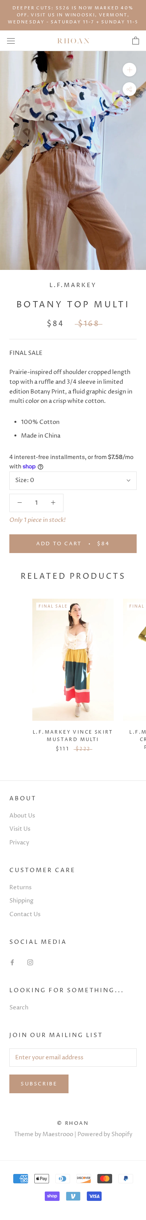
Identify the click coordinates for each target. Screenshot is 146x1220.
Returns (20, 887)
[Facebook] (12, 962)
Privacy (19, 843)
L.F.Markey (73, 285)
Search (18, 1008)
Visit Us (19, 829)
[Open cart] (135, 41)
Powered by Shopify (104, 1134)
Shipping (21, 901)
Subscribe (39, 1083)
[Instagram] (30, 962)
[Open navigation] (11, 41)
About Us (22, 816)
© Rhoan (73, 1123)
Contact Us (24, 914)
